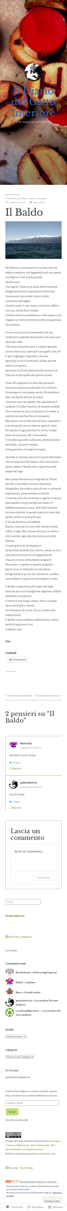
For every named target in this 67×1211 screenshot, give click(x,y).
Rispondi (16, 768)
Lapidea (30, 982)
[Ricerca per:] (22, 901)
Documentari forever (47, 695)
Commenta (43, 877)
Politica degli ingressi (45, 972)
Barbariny (26, 743)
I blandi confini (32, 992)
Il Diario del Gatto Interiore (33, 102)
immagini (41, 198)
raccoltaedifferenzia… (28, 1010)
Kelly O (19, 982)
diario (32, 198)
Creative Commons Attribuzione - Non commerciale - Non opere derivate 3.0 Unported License (33, 1145)
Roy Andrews (23, 972)
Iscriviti (12, 1111)
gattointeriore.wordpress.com (40, 1153)
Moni (18, 992)
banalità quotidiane (18, 198)
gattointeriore (12, 194)
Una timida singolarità (20, 695)
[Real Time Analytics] (12, 1182)
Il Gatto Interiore (14, 916)
